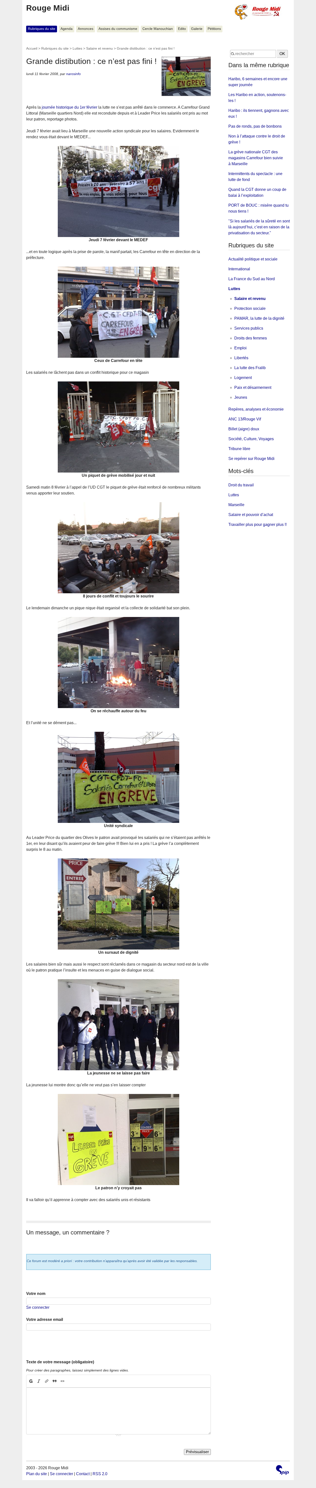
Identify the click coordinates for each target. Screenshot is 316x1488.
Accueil (31, 48)
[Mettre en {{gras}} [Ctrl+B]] (30, 1381)
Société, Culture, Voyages (251, 439)
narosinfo (73, 74)
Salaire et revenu (99, 48)
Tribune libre (239, 449)
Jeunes (240, 397)
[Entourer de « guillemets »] (62, 1381)
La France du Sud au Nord (251, 279)
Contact (83, 1474)
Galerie (196, 29)
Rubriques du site (41, 29)
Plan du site (36, 1474)
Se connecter (37, 1307)
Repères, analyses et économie (256, 409)
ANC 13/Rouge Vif (244, 419)
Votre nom (35, 1293)
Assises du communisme (118, 29)
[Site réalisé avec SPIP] (282, 1470)
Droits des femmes (250, 338)
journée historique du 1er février (69, 107)
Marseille (236, 505)
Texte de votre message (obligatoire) (60, 1362)
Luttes (77, 48)
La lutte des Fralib (250, 368)
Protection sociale (250, 308)
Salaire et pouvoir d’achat (250, 515)
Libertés (241, 358)
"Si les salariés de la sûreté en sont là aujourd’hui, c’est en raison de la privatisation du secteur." (259, 227)
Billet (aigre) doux (243, 429)
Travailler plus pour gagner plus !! (257, 524)
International (239, 269)
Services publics (248, 328)
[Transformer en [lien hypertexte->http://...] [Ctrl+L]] (47, 1381)
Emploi (240, 348)
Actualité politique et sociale (252, 259)
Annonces (85, 29)
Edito (182, 29)
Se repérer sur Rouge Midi (251, 458)
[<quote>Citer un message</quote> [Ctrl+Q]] (55, 1381)
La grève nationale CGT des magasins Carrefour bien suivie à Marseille (255, 158)
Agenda (66, 29)
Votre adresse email (44, 1319)
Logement (243, 378)
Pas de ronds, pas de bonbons (255, 126)
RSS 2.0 (100, 1474)
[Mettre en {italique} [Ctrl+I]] (39, 1381)
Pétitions (214, 29)
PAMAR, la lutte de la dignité (259, 318)
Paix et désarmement (252, 387)
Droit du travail (241, 485)
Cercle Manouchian (157, 29)
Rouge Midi (47, 7)
